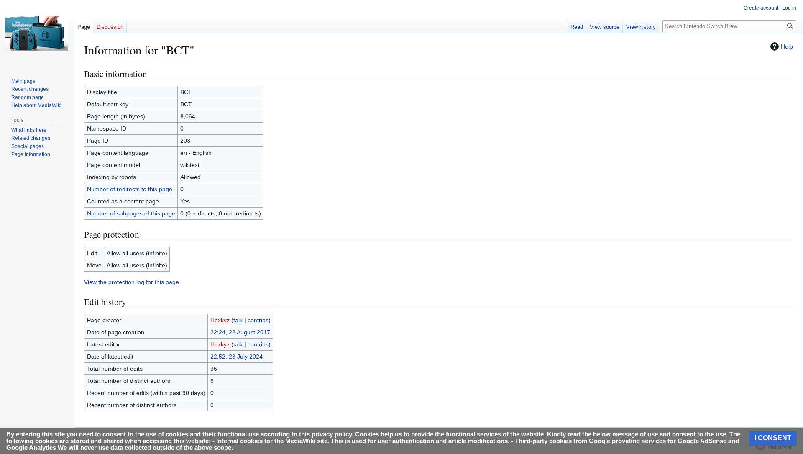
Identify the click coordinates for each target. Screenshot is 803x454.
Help (787, 46)
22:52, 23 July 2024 (236, 356)
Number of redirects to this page (129, 189)
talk (238, 320)
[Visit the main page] (36, 33)
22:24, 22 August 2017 (240, 332)
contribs (258, 320)
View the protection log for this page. (132, 282)
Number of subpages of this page (131, 213)
